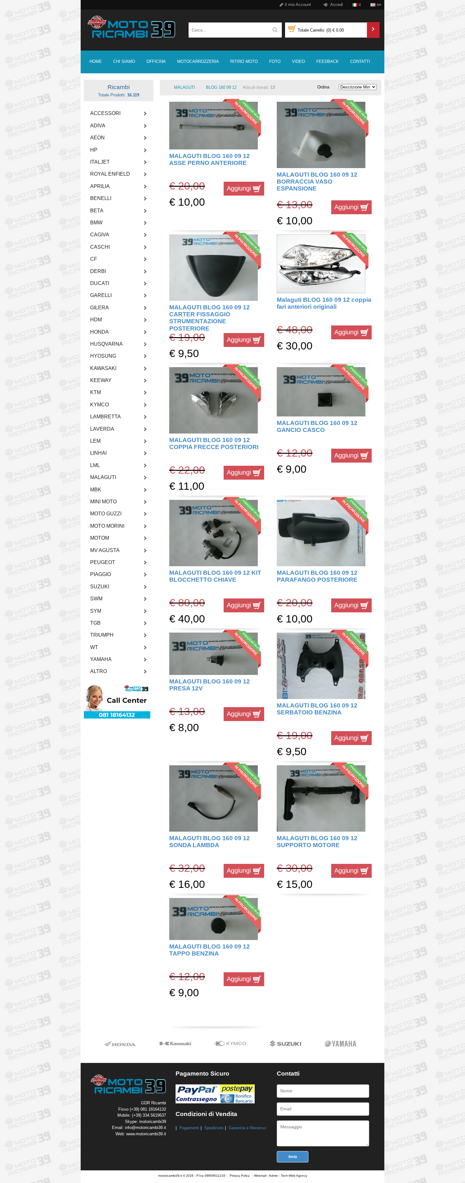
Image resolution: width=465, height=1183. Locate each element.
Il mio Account (297, 4)
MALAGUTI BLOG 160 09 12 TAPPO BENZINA (209, 950)
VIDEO (298, 61)
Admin (273, 1175)
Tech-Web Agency (294, 1175)
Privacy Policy (240, 1175)
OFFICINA (156, 61)
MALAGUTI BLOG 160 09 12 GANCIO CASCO (317, 426)
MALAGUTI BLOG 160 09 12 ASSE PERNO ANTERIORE (209, 159)
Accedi (336, 4)
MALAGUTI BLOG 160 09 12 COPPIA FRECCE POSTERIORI (213, 443)
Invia (292, 1157)
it (359, 4)
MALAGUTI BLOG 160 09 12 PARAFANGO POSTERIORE (317, 576)
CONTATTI (360, 61)
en (378, 4)
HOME (96, 61)
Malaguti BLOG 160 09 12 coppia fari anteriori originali (324, 303)
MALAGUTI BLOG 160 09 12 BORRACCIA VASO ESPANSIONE (317, 181)
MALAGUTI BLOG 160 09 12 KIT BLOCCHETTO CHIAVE (215, 576)
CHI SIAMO (124, 61)
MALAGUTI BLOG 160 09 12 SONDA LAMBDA (209, 841)
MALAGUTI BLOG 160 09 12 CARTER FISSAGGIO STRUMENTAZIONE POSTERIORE (209, 318)
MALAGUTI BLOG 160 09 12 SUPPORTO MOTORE (317, 841)
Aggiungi (240, 188)
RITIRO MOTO (244, 61)
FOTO (275, 61)
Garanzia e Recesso (247, 1127)
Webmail (260, 1175)
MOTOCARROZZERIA (198, 61)
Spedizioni (213, 1127)
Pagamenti (189, 1127)
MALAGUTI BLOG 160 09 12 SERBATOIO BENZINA (317, 709)
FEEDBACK (327, 61)
